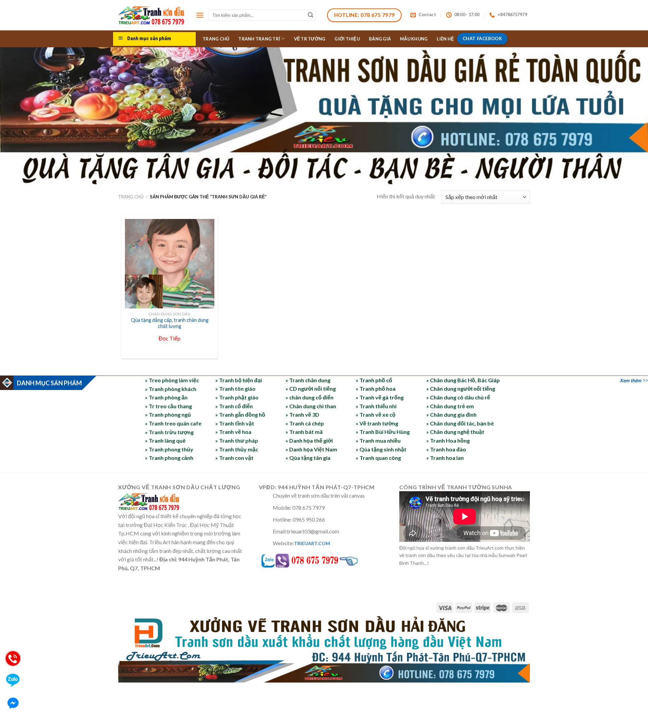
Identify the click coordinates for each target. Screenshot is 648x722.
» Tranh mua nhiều (378, 440)
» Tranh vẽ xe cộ (376, 414)
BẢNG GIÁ (380, 38)
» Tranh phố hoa (376, 388)
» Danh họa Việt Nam (311, 449)
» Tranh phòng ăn (166, 397)
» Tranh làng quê (165, 440)
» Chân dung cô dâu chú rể (458, 397)
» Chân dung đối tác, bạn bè (460, 423)
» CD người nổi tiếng (311, 388)
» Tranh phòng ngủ (168, 414)
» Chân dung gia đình (451, 414)
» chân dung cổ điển (309, 397)
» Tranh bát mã (304, 431)
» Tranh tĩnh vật (234, 423)
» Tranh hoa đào (446, 449)
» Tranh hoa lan (445, 457)
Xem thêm (630, 380)
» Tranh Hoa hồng (448, 440)
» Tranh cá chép (305, 423)
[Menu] (200, 15)
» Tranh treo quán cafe (173, 423)
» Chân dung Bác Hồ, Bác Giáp (463, 380)
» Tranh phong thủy (169, 449)
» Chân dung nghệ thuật (455, 431)
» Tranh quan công (378, 457)
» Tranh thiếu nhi (376, 406)
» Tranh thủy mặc (236, 449)
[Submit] (311, 15)
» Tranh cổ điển (234, 406)
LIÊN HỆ (445, 38)
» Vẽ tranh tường (377, 423)
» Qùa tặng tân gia (308, 457)
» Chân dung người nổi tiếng (460, 388)
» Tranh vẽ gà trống (380, 397)
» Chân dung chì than (311, 406)
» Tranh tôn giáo (235, 388)
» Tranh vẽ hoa (233, 431)
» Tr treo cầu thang (168, 406)
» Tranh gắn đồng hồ (240, 414)
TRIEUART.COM (312, 543)
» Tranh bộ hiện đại (238, 380)
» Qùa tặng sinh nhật (381, 449)
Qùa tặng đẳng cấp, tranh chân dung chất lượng (170, 323)
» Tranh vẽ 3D (302, 414)
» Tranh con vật (234, 457)
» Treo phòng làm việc (172, 380)
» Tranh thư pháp (236, 440)
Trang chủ (130, 196)
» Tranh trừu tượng (169, 431)
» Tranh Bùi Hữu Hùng (383, 431)
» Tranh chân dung (308, 380)
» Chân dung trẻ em (450, 406)
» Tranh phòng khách (170, 388)
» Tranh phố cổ (374, 380)
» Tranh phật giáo (237, 397)
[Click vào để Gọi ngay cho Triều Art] (324, 559)
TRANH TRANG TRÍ (259, 38)
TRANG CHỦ (215, 38)
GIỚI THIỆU (347, 38)
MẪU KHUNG (414, 38)
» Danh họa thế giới (309, 440)
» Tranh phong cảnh (169, 457)
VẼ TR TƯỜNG (310, 38)
